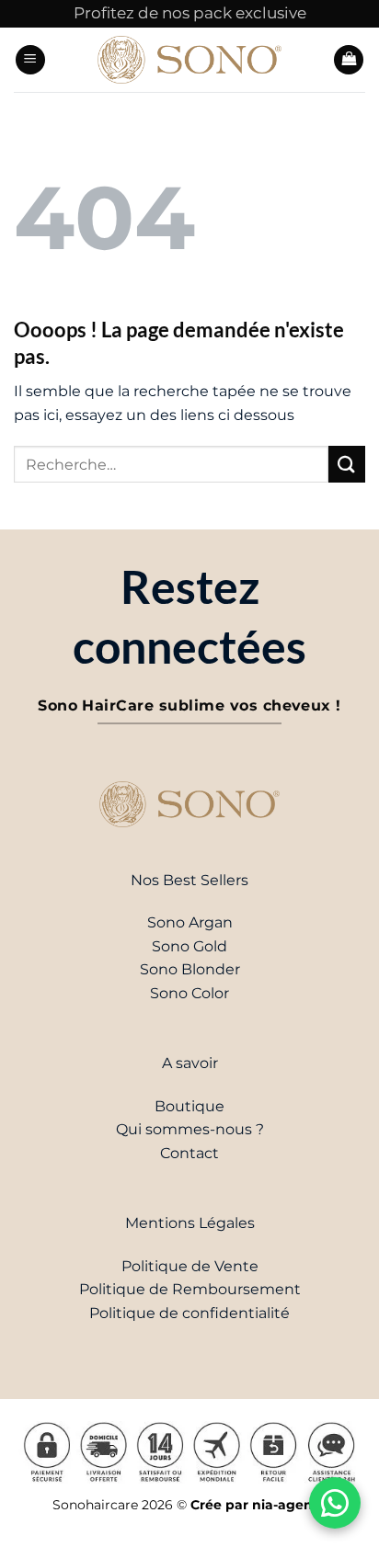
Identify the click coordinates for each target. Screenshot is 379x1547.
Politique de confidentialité (189, 1313)
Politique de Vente (189, 1266)
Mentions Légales (190, 1223)
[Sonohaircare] (189, 59)
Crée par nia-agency (258, 1504)
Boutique (189, 1106)
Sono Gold (189, 946)
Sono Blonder (190, 969)
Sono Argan (190, 922)
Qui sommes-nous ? (190, 1129)
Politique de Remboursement (190, 1289)
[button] (30, 60)
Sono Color (189, 993)
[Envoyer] (346, 464)
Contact (189, 1153)
